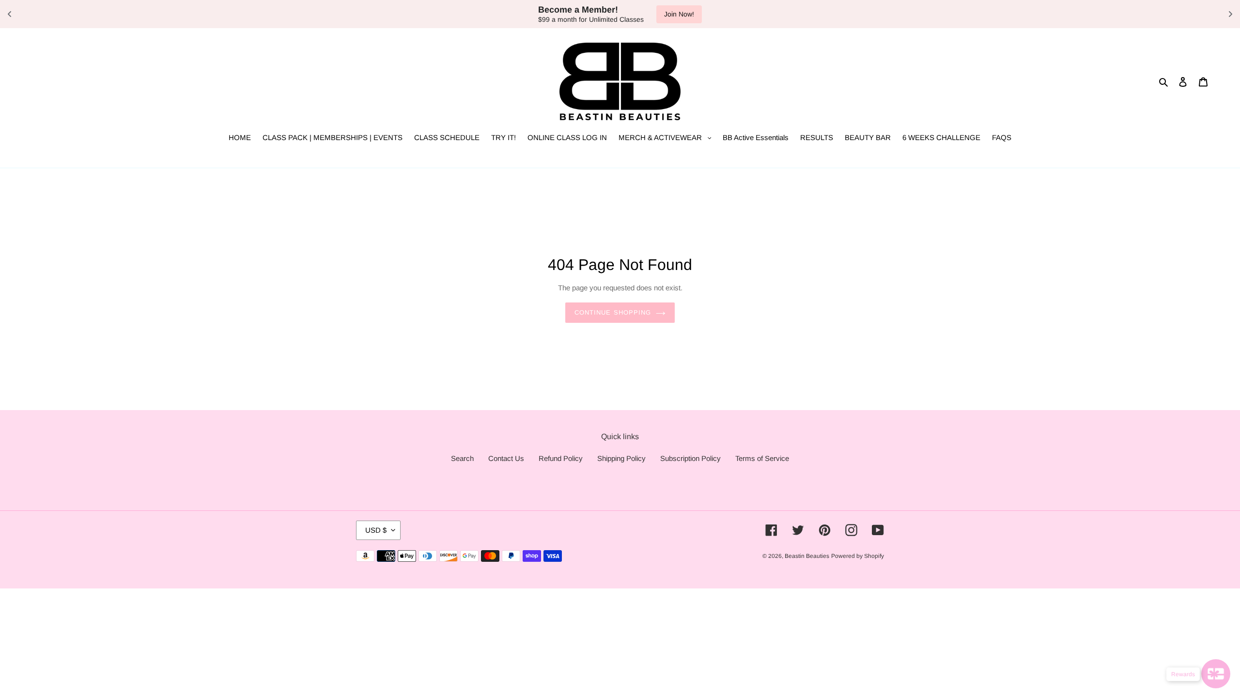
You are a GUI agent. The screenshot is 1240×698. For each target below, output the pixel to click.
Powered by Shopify (857, 556)
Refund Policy (561, 458)
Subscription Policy (690, 458)
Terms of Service (762, 458)
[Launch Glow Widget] (1215, 673)
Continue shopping (612, 312)
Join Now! (679, 14)
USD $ (376, 530)
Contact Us (506, 458)
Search (462, 458)
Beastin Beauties (807, 556)
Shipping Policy (621, 458)
